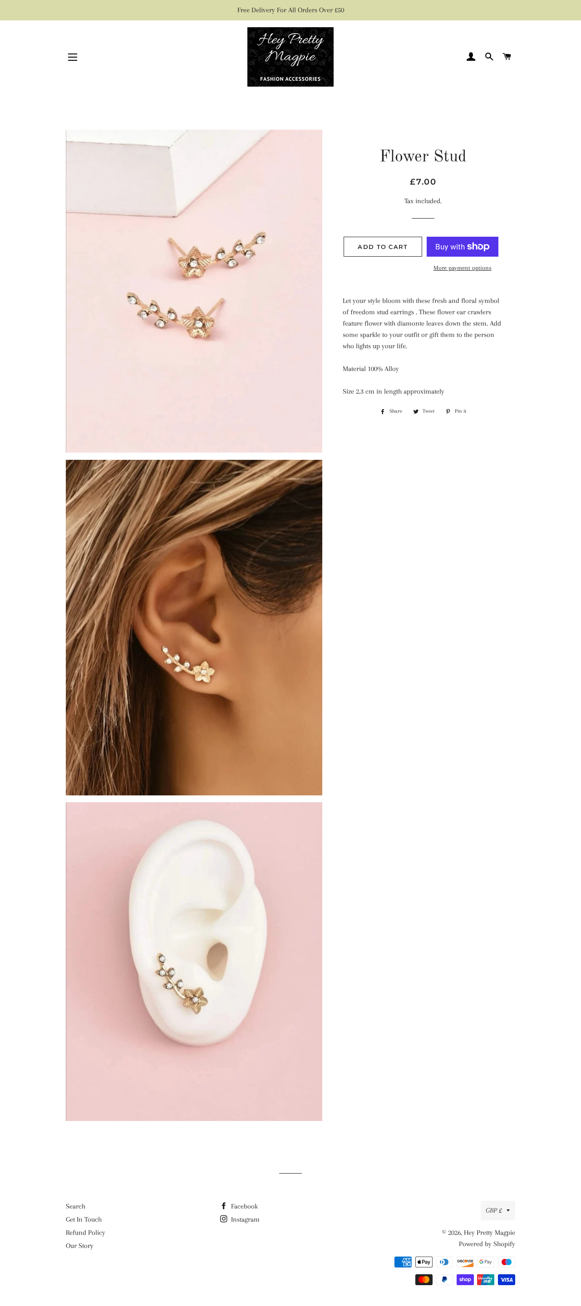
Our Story (80, 1246)
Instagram (244, 1219)
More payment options (462, 267)
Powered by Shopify (487, 1244)
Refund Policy (85, 1232)
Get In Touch (84, 1219)
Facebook (243, 1206)
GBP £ (494, 1210)
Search (75, 1206)
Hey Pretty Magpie (489, 1232)
